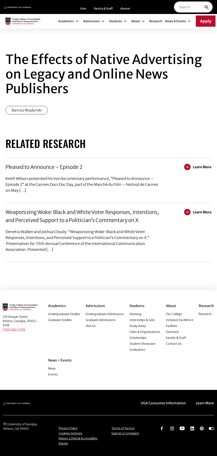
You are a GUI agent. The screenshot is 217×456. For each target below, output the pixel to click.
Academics (66, 21)
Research (155, 21)
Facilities (171, 326)
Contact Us (174, 344)
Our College (174, 314)
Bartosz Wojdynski (27, 110)
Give (83, 8)
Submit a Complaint (125, 433)
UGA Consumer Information (163, 403)
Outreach (172, 332)
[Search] (206, 7)
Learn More (205, 403)
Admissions (91, 21)
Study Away (137, 326)
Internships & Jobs (142, 320)
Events (53, 374)
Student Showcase (142, 344)
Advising (135, 314)
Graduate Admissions (100, 320)
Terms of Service (123, 428)
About (135, 21)
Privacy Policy (68, 428)
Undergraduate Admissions (105, 314)
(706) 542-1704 (14, 329)
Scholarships (138, 338)
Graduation (137, 350)
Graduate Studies (60, 320)
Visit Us (91, 326)
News (52, 368)
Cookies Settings (70, 433)
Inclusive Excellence (179, 320)
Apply (205, 21)
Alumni (125, 8)
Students (115, 21)
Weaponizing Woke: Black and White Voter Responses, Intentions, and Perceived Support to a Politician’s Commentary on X (82, 216)
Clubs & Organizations (144, 332)
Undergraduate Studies (64, 314)
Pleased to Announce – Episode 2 (44, 167)
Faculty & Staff (103, 8)
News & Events (175, 21)
